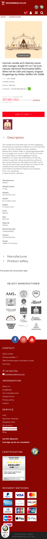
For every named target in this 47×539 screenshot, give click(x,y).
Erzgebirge (7, 390)
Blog (4, 432)
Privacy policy (8, 400)
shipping (36, 100)
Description (15, 137)
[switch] (5, 535)
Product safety (17, 261)
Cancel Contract (10, 429)
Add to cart (22, 114)
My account (7, 425)
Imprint (5, 403)
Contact (8, 348)
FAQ (4, 415)
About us (6, 386)
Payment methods (10, 419)
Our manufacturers (10, 393)
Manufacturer (17, 256)
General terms (8, 396)
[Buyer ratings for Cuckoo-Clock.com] (13, 469)
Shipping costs (8, 422)
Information (11, 380)
